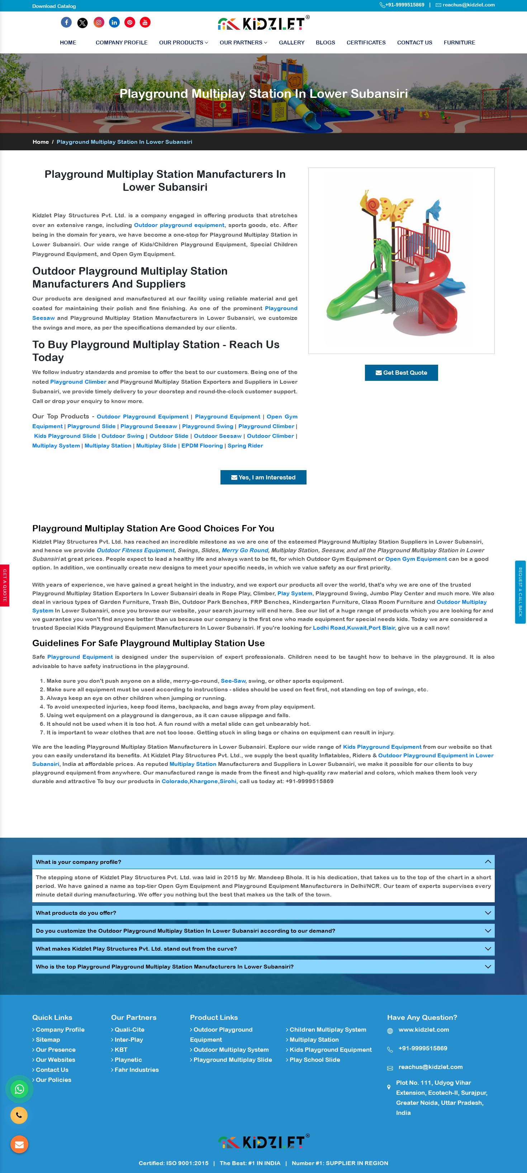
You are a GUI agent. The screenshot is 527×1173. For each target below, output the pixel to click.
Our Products (182, 42)
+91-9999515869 (404, 5)
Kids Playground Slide (65, 435)
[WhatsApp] (19, 1089)
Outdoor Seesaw (218, 435)
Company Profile (122, 42)
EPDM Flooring (202, 445)
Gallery (291, 42)
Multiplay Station (108, 445)
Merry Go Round (245, 550)
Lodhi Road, (330, 627)
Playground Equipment (228, 416)
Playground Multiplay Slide (232, 1059)
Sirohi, (229, 781)
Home (68, 42)
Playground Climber (78, 381)
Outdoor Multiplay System (230, 1049)
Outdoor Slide (169, 435)
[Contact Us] (19, 1113)
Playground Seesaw (148, 426)
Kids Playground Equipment (382, 746)
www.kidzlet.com (424, 1029)
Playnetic (127, 1059)
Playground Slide (91, 426)
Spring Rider (245, 445)
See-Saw (233, 680)
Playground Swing (207, 426)
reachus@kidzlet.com (469, 5)
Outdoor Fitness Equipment (135, 550)
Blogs (325, 42)
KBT (120, 1049)
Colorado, (176, 781)
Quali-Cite (128, 1029)
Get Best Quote (404, 372)
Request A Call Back (520, 592)
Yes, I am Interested (266, 477)
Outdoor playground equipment (179, 225)
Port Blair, (383, 627)
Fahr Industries (136, 1069)
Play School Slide (314, 1059)
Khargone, (205, 781)
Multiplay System (56, 445)
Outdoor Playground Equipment (142, 416)
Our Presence (55, 1049)
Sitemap (47, 1039)
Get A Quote (4, 585)
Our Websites (54, 1059)
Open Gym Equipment (416, 558)
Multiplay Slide (156, 445)
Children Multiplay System (327, 1029)
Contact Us (414, 42)
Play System (294, 593)
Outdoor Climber (270, 435)
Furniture (459, 42)
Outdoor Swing (122, 435)
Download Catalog (54, 6)
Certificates (366, 42)
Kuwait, (358, 627)
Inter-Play (128, 1039)
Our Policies (52, 1079)
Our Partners (242, 42)
